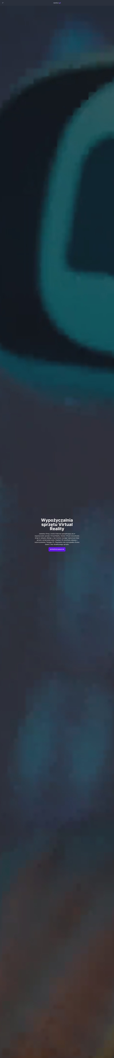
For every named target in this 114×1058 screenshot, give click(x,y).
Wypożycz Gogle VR (57, 549)
